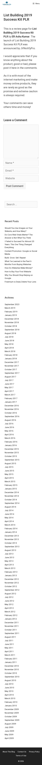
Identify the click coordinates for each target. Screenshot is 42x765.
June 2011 (9, 644)
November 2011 (12, 626)
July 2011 (9, 640)
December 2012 (12, 579)
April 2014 (9, 521)
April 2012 (9, 608)
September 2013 (12, 546)
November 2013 (12, 539)
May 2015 (9, 474)
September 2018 (12, 329)
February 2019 (11, 311)
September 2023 (12, 304)
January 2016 (11, 445)
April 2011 (9, 651)
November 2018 (12, 322)
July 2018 (9, 337)
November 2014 (12, 496)
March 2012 (10, 611)
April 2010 (9, 695)
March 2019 (10, 308)
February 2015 (11, 485)
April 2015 (9, 478)
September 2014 (12, 503)
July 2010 (9, 684)
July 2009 (9, 727)
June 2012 (9, 601)
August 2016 (10, 420)
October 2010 (11, 673)
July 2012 (9, 597)
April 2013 (9, 564)
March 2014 (10, 525)
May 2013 (9, 561)
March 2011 (10, 655)
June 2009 (9, 731)
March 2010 (10, 698)
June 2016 (9, 427)
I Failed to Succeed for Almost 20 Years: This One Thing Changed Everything (19, 244)
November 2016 (12, 409)
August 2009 (10, 724)
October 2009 (11, 716)
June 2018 (9, 340)
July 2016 (9, 423)
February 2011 (11, 658)
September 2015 (12, 460)
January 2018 (11, 358)
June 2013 (9, 557)
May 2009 (9, 734)
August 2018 (10, 333)
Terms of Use (21, 756)
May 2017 (9, 387)
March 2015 (10, 481)
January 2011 (11, 662)
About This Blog (9, 752)
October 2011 (11, 630)
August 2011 (10, 637)
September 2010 (12, 677)
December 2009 (12, 709)
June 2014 (9, 514)
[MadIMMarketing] (7, 3)
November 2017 (12, 366)
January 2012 (11, 619)
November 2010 (12, 669)
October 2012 (11, 586)
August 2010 (10, 680)
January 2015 (11, 489)
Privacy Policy (34, 752)
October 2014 (11, 499)
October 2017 (11, 369)
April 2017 (9, 391)
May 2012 (9, 604)
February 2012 (11, 615)
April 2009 (9, 738)
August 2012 (10, 593)
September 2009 (12, 720)
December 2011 (12, 622)
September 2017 (12, 373)
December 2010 (12, 666)
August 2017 (10, 377)
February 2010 (11, 702)
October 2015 (11, 456)
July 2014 (9, 510)
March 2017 (10, 395)
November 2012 (12, 583)
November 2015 (12, 452)
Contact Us (22, 752)
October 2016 (11, 413)
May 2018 (9, 344)
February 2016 (11, 442)
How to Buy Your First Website (18, 271)
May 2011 (9, 648)
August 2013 (10, 550)
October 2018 (11, 326)
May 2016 (9, 431)
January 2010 (11, 705)
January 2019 (11, 315)
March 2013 (10, 568)
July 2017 (9, 380)
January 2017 (11, 402)
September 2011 (12, 633)
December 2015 (12, 449)
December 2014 (12, 492)
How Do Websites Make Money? (19, 268)
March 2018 (10, 351)
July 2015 (9, 467)
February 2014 (11, 528)
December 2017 (12, 362)
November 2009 (12, 713)
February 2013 (11, 572)
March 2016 (10, 438)
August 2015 (10, 463)
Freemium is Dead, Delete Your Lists (20, 282)
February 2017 (11, 398)
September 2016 (12, 416)
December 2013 (12, 536)
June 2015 (9, 471)
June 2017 (9, 384)
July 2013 (9, 554)
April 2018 (9, 348)
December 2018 (12, 319)
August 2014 (10, 507)
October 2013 (11, 543)
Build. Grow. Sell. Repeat (15, 258)
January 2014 (11, 532)
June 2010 (9, 687)
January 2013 (11, 575)
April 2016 (9, 434)
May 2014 (9, 517)
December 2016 (12, 405)
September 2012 (12, 590)
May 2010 (9, 691)
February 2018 (11, 355)
